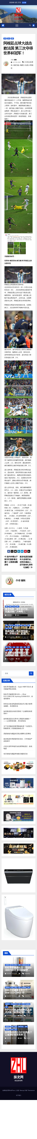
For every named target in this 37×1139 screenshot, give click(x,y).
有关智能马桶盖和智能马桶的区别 (16, 754)
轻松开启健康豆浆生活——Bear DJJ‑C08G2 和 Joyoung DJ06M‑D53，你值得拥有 (18, 696)
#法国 (26, 65)
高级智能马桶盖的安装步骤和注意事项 (17, 733)
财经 (10, 628)
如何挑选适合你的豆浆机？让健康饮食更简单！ (18, 1033)
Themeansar (31, 1090)
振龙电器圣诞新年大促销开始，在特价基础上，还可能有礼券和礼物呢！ (26, 562)
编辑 (15, 59)
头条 (9, 38)
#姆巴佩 (16, 65)
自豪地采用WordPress (9, 1090)
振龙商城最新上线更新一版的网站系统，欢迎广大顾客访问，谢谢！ (17, 655)
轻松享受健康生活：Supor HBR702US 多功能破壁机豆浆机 (18, 970)
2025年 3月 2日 (12, 1038)
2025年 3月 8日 (12, 1015)
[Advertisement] (18, 1119)
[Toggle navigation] (17, 25)
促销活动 (7, 964)
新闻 (12, 38)
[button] (30, 25)
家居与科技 (20, 1026)
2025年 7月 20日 (12, 973)
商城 (10, 606)
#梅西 (22, 65)
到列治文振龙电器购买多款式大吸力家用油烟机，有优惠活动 (18, 1012)
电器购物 (24, 964)
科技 (25, 625)
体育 (5, 38)
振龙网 (18, 15)
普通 (21, 625)
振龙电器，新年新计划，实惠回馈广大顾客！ (17, 610)
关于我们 (18, 1095)
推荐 (18, 625)
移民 (18, 606)
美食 (7, 628)
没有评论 (27, 973)
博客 (7, 606)
